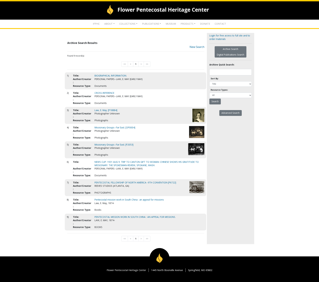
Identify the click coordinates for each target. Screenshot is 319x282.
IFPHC (96, 23)
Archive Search (230, 49)
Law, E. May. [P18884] (106, 110)
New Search (197, 47)
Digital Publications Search (230, 54)
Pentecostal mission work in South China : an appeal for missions (129, 199)
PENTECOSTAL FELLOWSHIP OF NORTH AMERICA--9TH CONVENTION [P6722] (135, 182)
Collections (127, 23)
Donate (205, 23)
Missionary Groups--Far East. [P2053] (114, 144)
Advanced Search (230, 112)
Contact (220, 23)
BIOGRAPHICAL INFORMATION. (111, 75)
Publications (150, 23)
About (108, 23)
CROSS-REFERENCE (104, 92)
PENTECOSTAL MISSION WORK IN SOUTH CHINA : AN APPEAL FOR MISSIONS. (135, 216)
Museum (171, 23)
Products (187, 23)
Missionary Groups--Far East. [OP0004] (115, 127)
